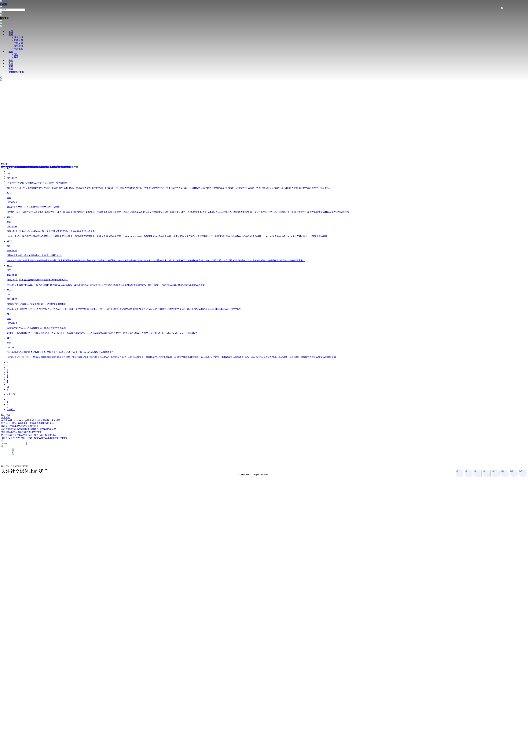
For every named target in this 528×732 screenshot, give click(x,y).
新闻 (11, 34)
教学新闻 (18, 46)
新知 (11, 66)
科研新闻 (18, 40)
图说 (16, 54)
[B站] (505, 473)
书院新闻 (18, 43)
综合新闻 (18, 37)
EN (1, 4)
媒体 (11, 69)
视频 (16, 57)
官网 (5, 4)
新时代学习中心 (16, 72)
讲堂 (11, 60)
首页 (11, 31)
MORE (4, 164)
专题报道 (18, 49)
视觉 (11, 51)
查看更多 (5, 417)
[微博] (514, 473)
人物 (11, 63)
